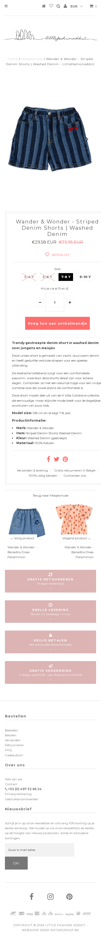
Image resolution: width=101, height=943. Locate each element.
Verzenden (12, 740)
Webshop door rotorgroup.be (50, 930)
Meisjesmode (32, 59)
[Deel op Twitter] (56, 460)
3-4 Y (29, 277)
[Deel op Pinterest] (65, 460)
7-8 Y (65, 277)
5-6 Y (47, 277)
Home (13, 59)
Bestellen (11, 730)
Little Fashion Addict (65, 925)
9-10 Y (85, 277)
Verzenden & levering (32, 470)
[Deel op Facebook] (48, 460)
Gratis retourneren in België (74, 470)
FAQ (8, 750)
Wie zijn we (13, 779)
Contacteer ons (74, 475)
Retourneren (14, 745)
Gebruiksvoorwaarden (21, 799)
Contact (11, 784)
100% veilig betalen (43, 475)
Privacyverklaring (18, 794)
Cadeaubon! (14, 755)
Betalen (10, 735)
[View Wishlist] (51, 7)
